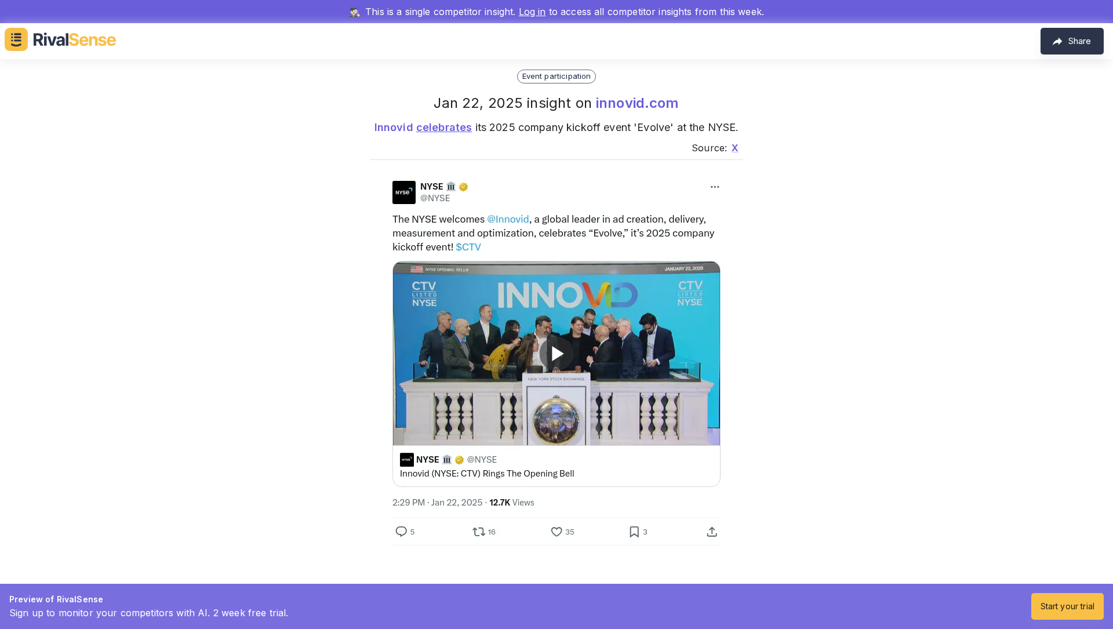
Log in (532, 11)
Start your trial (1067, 606)
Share (1079, 40)
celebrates (444, 127)
